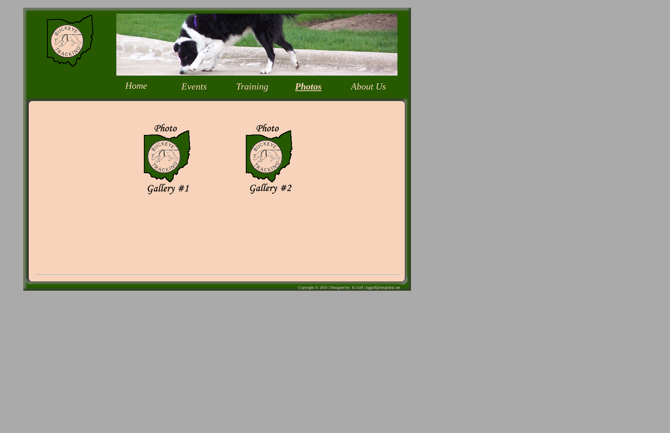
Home (136, 86)
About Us (368, 86)
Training (252, 86)
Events (194, 86)
